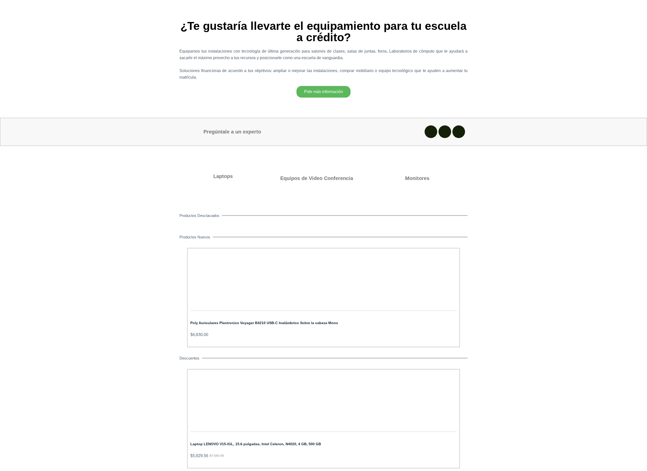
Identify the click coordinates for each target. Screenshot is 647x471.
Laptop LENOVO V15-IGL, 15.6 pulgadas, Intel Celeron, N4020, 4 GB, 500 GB (255, 444)
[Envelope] (444, 131)
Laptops (223, 176)
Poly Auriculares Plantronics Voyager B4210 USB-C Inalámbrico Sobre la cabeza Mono (264, 323)
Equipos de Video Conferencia (316, 178)
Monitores (417, 178)
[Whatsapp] (431, 131)
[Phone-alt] (458, 131)
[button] (181, 294)
